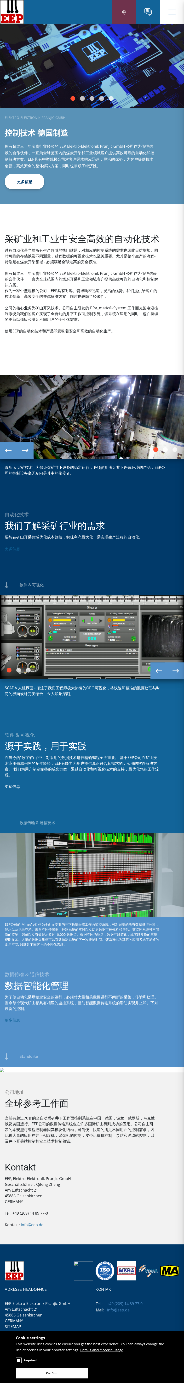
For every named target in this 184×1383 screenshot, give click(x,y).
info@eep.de (32, 1224)
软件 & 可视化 (32, 584)
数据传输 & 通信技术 (37, 822)
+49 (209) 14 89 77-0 (125, 1303)
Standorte (29, 1056)
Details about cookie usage (101, 1350)
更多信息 (24, 181)
